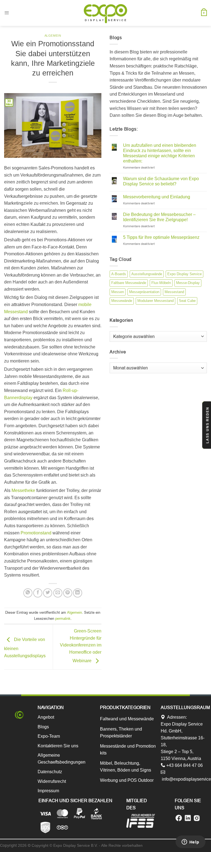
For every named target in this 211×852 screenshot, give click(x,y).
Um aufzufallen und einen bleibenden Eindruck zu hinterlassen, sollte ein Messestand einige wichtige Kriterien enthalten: (159, 153)
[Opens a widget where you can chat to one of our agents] (190, 842)
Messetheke (23, 490)
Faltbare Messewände (128, 283)
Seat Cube (187, 301)
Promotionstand (36, 533)
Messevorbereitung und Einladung (156, 196)
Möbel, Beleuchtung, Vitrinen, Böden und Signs (125, 766)
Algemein (53, 35)
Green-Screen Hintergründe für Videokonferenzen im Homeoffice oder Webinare (80, 646)
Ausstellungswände (146, 274)
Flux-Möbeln (161, 283)
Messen (117, 292)
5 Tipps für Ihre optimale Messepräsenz (161, 237)
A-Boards (118, 274)
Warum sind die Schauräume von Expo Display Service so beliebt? (161, 181)
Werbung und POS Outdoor (127, 780)
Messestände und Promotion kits (128, 749)
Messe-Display (188, 283)
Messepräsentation (144, 292)
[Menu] (6, 13)
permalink (63, 618)
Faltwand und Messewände (127, 718)
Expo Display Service (184, 274)
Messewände (121, 301)
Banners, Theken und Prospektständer (121, 732)
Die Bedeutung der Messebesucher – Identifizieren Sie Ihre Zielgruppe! (159, 217)
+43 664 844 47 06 (184, 765)
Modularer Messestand (155, 301)
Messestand (174, 292)
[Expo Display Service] (105, 13)
